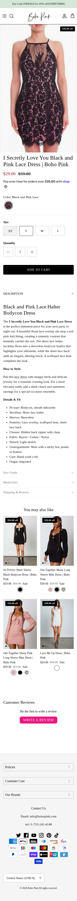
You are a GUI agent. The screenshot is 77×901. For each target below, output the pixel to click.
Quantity (9, 243)
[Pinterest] (49, 835)
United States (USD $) (21, 878)
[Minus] (8, 252)
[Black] (20, 589)
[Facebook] (26, 835)
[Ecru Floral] (63, 589)
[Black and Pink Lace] (8, 206)
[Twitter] (18, 835)
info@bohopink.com (43, 816)
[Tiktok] (56, 835)
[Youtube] (33, 835)
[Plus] (32, 252)
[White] (57, 668)
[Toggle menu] (4, 15)
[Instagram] (41, 835)
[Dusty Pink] (50, 589)
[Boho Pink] (38, 16)
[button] (38, 294)
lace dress (20, 376)
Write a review (38, 720)
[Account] (63, 15)
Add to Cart (38, 269)
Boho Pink (33, 888)
